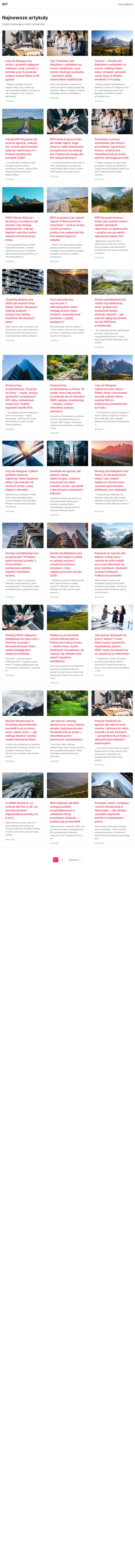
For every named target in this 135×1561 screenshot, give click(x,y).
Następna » (74, 859)
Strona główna (125, 4)
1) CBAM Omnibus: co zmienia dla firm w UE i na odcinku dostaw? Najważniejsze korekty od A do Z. (21, 810)
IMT (5, 4)
